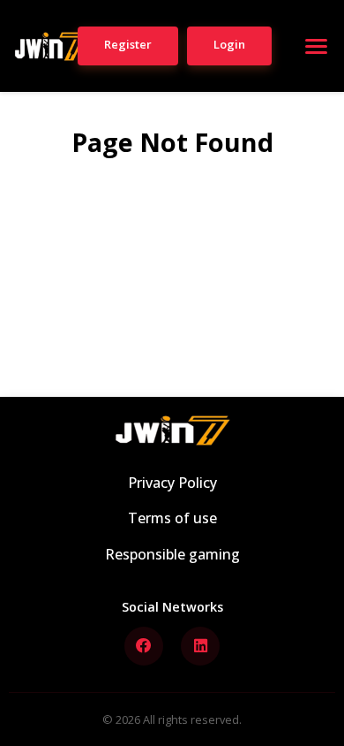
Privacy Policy (172, 482)
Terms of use (172, 518)
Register (128, 44)
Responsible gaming (172, 554)
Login (229, 44)
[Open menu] (315, 46)
